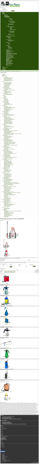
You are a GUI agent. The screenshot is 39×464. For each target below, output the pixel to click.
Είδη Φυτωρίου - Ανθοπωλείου (5, 150)
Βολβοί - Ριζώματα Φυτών (5, 111)
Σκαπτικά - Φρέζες (6, 160)
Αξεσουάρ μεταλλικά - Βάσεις (7, 205)
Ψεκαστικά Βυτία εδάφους (7, 168)
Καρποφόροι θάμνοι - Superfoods (8, 78)
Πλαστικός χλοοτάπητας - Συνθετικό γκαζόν (9, 115)
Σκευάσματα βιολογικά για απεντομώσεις (8, 134)
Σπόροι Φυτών (4, 105)
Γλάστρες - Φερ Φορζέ (5, 185)
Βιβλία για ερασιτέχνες (6, 207)
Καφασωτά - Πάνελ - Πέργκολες (8, 202)
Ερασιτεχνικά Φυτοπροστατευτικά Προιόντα (9, 126)
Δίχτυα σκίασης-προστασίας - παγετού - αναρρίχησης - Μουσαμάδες (12, 183)
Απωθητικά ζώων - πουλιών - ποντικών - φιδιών (9, 143)
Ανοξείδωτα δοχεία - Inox (7, 156)
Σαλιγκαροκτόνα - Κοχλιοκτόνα (7, 128)
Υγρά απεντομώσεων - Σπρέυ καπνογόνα (8, 140)
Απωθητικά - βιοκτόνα (6, 144)
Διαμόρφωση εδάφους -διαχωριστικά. (8, 214)
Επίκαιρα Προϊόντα (4, 75)
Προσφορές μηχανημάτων (7, 167)
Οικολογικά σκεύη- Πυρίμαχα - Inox (6, 155)
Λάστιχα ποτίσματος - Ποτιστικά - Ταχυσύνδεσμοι (10, 194)
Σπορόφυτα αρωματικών (7, 103)
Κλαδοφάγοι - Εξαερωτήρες (7, 164)
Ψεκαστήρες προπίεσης (6, 173)
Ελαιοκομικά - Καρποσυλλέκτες (8, 193)
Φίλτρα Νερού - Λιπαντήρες (7, 120)
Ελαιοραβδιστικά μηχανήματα (7, 178)
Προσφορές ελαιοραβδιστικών (7, 180)
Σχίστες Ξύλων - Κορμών (7, 166)
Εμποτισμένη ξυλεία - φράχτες (5, 201)
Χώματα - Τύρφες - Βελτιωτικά (5, 199)
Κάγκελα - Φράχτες (6, 203)
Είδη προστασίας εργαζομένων (5, 146)
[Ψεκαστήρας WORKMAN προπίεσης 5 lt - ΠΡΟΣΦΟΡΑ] (6, 368)
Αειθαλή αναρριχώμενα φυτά (7, 91)
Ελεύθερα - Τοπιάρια (6, 100)
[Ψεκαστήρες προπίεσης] (6, 401)
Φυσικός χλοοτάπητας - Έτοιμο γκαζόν (8, 114)
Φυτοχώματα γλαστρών (7, 200)
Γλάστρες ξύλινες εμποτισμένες (7, 188)
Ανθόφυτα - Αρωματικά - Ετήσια (6, 87)
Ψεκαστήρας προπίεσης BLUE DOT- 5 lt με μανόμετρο (6, 305)
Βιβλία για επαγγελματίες (7, 208)
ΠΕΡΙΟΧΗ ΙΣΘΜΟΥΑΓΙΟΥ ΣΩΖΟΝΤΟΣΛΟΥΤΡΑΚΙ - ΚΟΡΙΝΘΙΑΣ (3, 439)
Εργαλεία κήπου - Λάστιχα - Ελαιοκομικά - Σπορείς (8, 191)
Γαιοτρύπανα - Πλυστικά (7, 165)
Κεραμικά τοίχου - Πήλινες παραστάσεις (8, 213)
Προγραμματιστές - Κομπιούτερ (7, 118)
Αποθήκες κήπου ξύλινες (7, 206)
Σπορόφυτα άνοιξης (6, 102)
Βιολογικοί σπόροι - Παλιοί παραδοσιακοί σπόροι (9, 107)
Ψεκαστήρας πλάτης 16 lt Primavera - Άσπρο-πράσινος (6, 326)
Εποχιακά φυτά (6, 89)
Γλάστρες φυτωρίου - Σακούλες (7, 151)
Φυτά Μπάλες (5, 98)
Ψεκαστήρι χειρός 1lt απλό (3, 316)
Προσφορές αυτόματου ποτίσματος (8, 123)
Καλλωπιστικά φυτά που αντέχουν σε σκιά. (7, 423)
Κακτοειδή (3, 95)
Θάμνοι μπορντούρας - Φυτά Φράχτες (8, 77)
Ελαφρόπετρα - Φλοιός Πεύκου (7, 215)
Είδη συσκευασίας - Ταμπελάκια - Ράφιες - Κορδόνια (10, 153)
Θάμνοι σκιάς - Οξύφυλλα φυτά (7, 79)
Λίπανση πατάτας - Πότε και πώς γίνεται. (7, 422)
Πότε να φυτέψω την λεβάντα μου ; (6, 421)
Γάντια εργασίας (6, 149)
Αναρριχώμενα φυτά (4, 90)
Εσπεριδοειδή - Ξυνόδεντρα (7, 84)
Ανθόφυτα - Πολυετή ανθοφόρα (7, 88)
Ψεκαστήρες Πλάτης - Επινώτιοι (8, 174)
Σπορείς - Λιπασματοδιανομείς (7, 198)
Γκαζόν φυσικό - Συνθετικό (5, 113)
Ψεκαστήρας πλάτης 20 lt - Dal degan (4, 284)
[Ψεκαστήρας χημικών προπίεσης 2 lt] (6, 336)
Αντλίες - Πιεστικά (6, 169)
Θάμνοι (3, 76)
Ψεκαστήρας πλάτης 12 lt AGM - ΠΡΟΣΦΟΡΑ (9, 272)
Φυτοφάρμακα (4, 124)
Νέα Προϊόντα (4, 74)
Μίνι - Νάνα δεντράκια (6, 85)
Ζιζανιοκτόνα (5, 127)
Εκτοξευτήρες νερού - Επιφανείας (8, 121)
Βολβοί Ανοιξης (6, 112)
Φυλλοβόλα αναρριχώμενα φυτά (8, 92)
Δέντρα (3, 81)
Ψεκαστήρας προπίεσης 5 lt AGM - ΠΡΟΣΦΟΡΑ (9, 270)
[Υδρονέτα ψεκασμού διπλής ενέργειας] (6, 347)
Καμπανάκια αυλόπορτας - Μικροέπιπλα (8, 212)
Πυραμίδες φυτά (6, 99)
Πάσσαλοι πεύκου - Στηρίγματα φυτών (8, 204)
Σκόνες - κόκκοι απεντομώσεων (7, 141)
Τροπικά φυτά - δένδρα (6, 86)
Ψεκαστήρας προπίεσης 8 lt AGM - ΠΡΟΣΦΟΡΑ (9, 271)
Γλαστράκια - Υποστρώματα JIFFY (8, 152)
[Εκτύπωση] (2, 220)
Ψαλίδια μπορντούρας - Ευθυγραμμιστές (8, 163)
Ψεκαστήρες (3, 172)
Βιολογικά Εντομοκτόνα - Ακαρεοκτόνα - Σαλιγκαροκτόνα (10, 130)
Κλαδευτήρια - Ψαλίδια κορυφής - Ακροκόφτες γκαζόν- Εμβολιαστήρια (12, 192)
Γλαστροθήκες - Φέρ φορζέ (7, 190)
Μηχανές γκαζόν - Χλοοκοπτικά (8, 161)
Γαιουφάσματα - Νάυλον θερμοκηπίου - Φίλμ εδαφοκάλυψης (11, 182)
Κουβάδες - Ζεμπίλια (6, 154)
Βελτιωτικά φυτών (6, 138)
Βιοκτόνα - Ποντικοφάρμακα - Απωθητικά (7, 139)
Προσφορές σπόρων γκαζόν (7, 110)
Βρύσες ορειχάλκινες (6, 216)
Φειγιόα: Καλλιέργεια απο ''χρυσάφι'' (6, 417)
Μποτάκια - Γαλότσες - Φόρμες (7, 147)
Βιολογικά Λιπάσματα (6, 129)
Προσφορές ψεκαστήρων (7, 177)
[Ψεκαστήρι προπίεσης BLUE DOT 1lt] (6, 294)
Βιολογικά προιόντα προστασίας (7, 131)
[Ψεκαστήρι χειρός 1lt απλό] (6, 315)
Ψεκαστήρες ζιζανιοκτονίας (7, 175)
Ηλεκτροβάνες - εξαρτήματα (7, 117)
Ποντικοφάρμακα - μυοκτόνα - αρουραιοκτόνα (9, 142)
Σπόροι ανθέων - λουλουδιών (7, 108)
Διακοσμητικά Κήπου (4, 209)
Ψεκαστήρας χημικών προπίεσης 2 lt (4, 337)
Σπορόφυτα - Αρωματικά (5, 101)
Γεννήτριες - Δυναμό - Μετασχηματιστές (8, 179)
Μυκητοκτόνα (5, 125)
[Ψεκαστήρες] (6, 391)
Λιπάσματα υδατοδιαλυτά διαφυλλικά (8, 136)
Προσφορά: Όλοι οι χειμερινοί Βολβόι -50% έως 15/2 (8, 416)
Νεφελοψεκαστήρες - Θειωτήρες (8, 170)
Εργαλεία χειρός (6, 195)
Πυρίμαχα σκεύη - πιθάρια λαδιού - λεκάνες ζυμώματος (10, 157)
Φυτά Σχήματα (4, 97)
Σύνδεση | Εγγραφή (4, 9)
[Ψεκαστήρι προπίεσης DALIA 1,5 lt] (6, 357)
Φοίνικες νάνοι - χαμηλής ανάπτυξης (8, 94)
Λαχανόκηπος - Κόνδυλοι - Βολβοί (8, 104)
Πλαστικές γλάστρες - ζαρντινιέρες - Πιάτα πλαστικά (10, 186)
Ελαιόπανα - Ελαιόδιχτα (7, 181)
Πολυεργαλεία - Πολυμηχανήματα (8, 162)
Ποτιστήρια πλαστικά (6, 196)
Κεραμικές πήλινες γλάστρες (7, 187)
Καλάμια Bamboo (6, 211)
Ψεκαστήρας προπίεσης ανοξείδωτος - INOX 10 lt (6, 379)
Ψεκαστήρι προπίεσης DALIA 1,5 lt (4, 358)
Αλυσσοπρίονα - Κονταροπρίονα (8, 159)
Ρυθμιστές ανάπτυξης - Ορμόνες (8, 137)
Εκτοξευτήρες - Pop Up (7, 116)
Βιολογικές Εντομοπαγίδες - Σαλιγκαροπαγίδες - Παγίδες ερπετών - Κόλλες (12, 133)
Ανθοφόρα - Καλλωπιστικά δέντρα (8, 82)
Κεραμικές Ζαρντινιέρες (7, 189)
